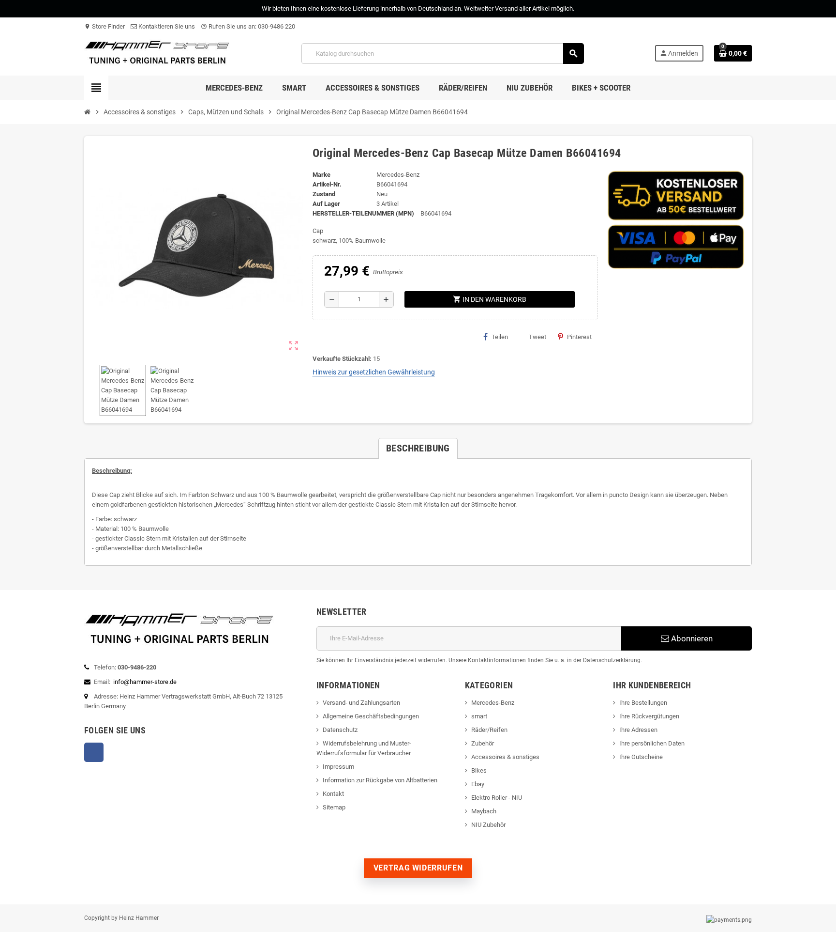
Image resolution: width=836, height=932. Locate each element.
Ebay (477, 784)
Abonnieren (691, 638)
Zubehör (482, 743)
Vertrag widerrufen (418, 867)
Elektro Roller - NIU (496, 797)
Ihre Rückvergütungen (649, 716)
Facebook (94, 752)
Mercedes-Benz (492, 702)
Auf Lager (326, 203)
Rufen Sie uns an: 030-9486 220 (248, 26)
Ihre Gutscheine (641, 757)
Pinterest (579, 337)
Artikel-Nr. (327, 184)
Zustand (324, 194)
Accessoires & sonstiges (505, 757)
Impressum (338, 766)
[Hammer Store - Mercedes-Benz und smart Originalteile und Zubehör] (157, 53)
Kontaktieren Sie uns (166, 26)
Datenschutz (340, 729)
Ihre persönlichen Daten (652, 743)
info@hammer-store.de (145, 681)
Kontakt (333, 793)
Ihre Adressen (638, 729)
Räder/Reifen (489, 729)
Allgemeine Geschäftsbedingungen (371, 716)
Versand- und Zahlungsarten (361, 702)
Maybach (483, 811)
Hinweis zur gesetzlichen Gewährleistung (374, 372)
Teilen (500, 337)
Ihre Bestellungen (643, 702)
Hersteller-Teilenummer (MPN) (363, 213)
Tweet (537, 337)
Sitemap (334, 807)
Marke (321, 174)
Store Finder (104, 26)
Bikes (479, 770)
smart (479, 716)
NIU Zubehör (488, 824)
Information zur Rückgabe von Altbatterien (380, 780)
